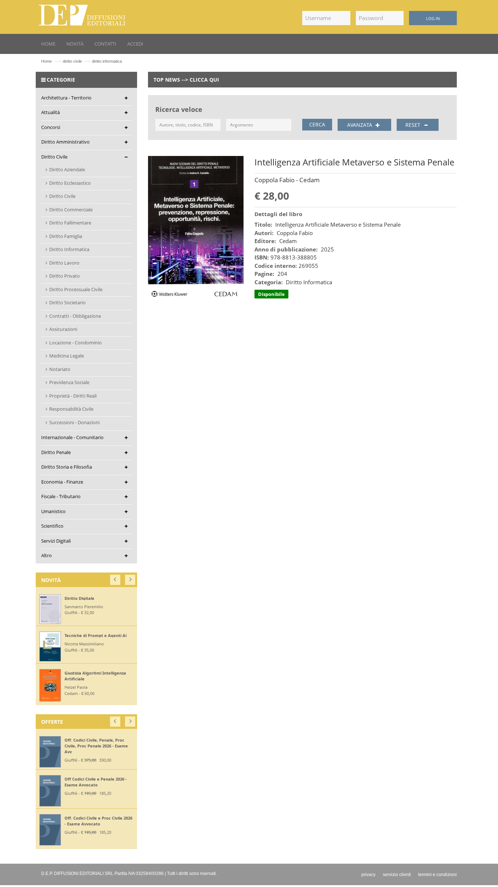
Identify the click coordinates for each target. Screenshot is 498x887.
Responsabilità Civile (71, 409)
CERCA (317, 124)
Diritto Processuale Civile (75, 289)
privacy (368, 874)
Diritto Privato (64, 276)
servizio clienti (397, 874)
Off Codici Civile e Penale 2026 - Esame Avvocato (96, 782)
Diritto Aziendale (67, 169)
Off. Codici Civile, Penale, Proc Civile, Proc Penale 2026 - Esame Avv (96, 745)
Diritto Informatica (69, 249)
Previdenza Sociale (69, 382)
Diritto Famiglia (65, 236)
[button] (115, 578)
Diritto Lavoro (64, 262)
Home (46, 61)
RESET (413, 124)
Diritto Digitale (79, 598)
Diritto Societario (67, 302)
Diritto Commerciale (71, 209)
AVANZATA (360, 124)
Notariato (59, 369)
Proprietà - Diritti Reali (73, 395)
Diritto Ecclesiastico (70, 183)
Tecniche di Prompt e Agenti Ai (96, 635)
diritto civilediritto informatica (92, 61)
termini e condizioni (437, 874)
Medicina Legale (66, 355)
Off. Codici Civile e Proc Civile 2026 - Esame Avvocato (98, 821)
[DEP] (82, 13)
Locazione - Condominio (75, 342)
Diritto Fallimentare (70, 222)
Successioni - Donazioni (74, 422)
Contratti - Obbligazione (75, 316)
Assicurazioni (63, 329)
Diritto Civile (62, 196)
